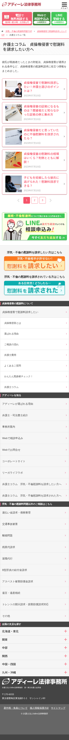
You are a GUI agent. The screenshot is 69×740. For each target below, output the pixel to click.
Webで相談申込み (12, 438)
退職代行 (7, 558)
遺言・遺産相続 (11, 592)
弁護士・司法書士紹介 (15, 415)
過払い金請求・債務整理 (16, 512)
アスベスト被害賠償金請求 (17, 581)
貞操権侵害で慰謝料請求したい (20, 312)
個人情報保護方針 (39, 708)
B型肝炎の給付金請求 (14, 569)
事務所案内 (8, 426)
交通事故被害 (10, 524)
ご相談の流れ (11, 344)
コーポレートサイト (13, 461)
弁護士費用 (10, 355)
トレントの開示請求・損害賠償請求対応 (25, 604)
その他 (6, 615)
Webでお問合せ (11, 449)
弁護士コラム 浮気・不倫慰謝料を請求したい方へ (31, 484)
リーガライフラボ (12, 472)
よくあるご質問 (12, 365)
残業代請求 (8, 547)
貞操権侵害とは (12, 323)
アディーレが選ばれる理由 (17, 403)
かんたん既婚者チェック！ (18, 376)
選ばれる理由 (11, 333)
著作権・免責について (16, 708)
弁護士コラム (11, 387)
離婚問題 (7, 535)
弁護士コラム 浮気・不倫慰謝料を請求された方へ (31, 495)
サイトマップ (58, 708)
